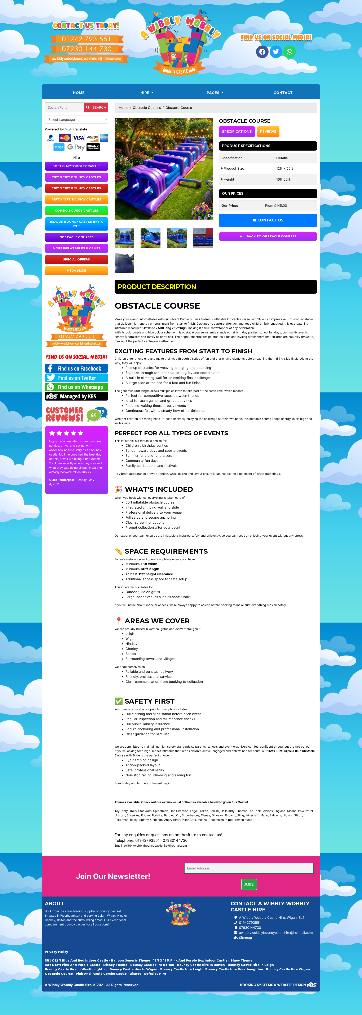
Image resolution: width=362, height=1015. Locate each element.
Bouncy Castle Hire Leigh (181, 969)
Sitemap (245, 938)
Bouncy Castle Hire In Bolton (201, 965)
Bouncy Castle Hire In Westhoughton (76, 969)
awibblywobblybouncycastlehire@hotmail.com (155, 845)
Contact (283, 93)
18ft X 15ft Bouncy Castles (76, 199)
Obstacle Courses (76, 237)
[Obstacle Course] (164, 169)
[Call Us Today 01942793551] (76, 336)
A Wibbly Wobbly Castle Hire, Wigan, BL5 (272, 917)
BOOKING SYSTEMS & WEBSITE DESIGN (273, 985)
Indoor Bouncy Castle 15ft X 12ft (76, 224)
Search (99, 107)
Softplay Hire (155, 974)
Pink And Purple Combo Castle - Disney (108, 974)
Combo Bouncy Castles (76, 210)
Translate (80, 129)
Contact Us (269, 220)
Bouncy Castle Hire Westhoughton (234, 969)
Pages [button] (214, 93)
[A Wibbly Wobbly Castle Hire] (181, 42)
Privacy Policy (56, 952)
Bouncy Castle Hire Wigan (288, 969)
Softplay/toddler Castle (76, 166)
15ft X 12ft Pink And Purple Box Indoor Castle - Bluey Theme (202, 960)
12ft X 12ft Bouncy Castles (76, 177)
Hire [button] (146, 93)
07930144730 (175, 840)
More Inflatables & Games (76, 248)
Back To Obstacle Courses (271, 236)
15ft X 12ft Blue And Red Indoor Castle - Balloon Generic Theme (97, 960)
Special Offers (76, 259)
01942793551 (147, 840)
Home (89, 93)
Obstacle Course (178, 107)
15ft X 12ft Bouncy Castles (76, 188)
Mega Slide (76, 270)
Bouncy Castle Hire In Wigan (133, 969)
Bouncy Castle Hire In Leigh (251, 965)
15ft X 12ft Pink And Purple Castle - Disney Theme (86, 965)
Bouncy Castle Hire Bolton (152, 965)
